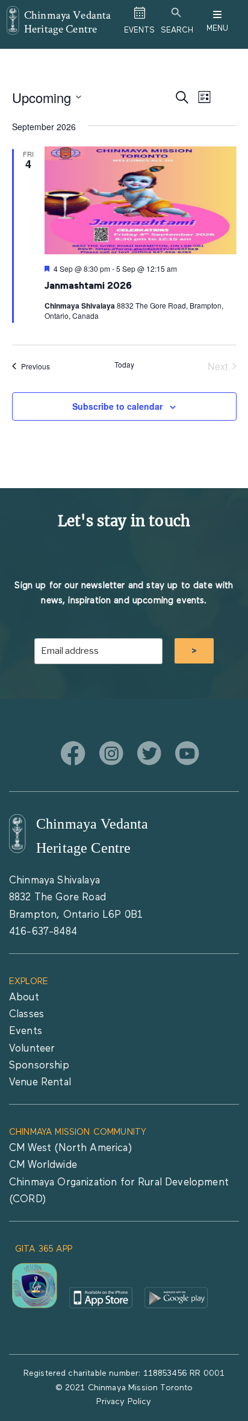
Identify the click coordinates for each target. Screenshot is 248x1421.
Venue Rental (40, 1083)
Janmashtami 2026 (89, 286)
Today (124, 364)
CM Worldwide (43, 1165)
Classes (26, 1014)
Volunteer (32, 1049)
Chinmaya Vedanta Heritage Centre (67, 22)
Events (25, 1031)
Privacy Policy (123, 1401)
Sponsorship (39, 1066)
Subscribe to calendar (117, 406)
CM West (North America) (70, 1148)
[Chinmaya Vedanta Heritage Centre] (13, 14)
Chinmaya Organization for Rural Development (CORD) (119, 1191)
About (24, 998)
